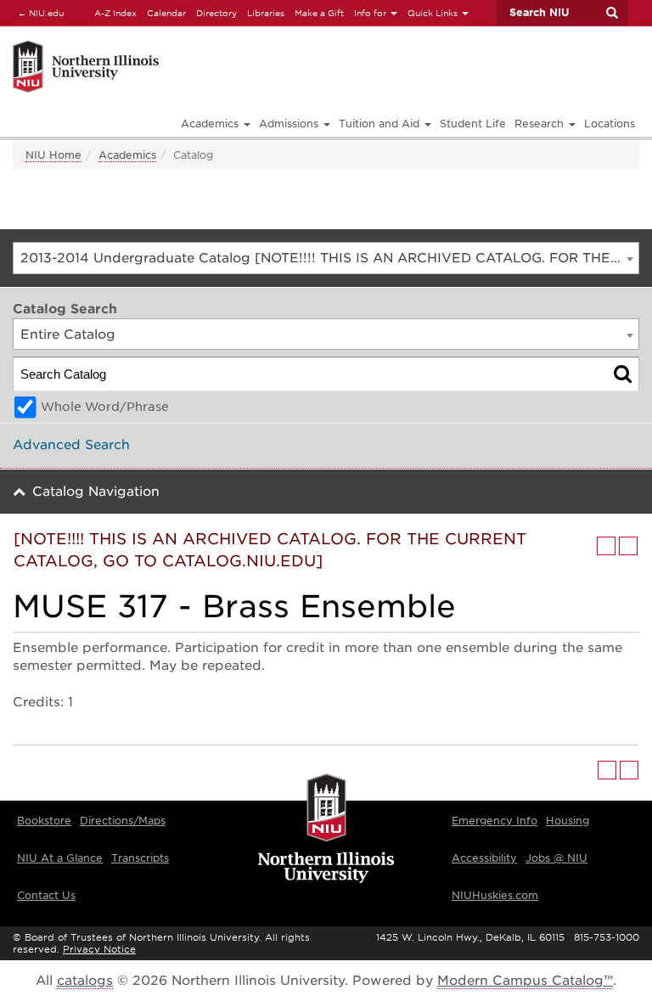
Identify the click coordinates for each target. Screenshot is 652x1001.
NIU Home (53, 155)
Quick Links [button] (434, 13)
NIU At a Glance (60, 858)
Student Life (473, 123)
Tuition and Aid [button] (381, 123)
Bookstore (44, 820)
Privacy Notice (99, 949)
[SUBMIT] (611, 12)
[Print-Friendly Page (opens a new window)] (606, 546)
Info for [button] (371, 13)
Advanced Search (71, 445)
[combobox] (326, 258)
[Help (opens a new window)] (628, 546)
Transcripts (140, 858)
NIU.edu (38, 12)
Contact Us (46, 895)
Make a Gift (319, 13)
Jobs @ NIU (556, 858)
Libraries (265, 13)
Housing (567, 820)
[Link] (189, 43)
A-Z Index (115, 13)
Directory (216, 13)
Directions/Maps (123, 820)
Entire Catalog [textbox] (67, 334)
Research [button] (540, 123)
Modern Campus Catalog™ (525, 980)
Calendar (166, 13)
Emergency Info (494, 820)
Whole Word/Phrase (105, 406)
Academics (127, 155)
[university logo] (326, 829)
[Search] (622, 374)
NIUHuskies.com (495, 895)
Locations (609, 123)
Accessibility (484, 858)
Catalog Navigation (96, 491)
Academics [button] (211, 123)
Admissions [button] (290, 123)
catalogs (85, 980)
